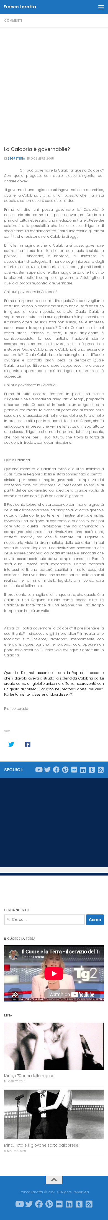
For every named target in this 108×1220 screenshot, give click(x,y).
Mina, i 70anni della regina (29, 1075)
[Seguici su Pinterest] (65, 769)
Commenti (13, 20)
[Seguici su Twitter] (47, 769)
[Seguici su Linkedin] (82, 769)
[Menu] (101, 7)
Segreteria (16, 159)
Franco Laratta (20, 7)
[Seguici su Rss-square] (100, 769)
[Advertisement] (54, 84)
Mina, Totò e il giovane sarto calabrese (41, 1145)
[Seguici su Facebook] (56, 769)
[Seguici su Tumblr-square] (91, 769)
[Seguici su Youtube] (38, 769)
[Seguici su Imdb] (74, 769)
